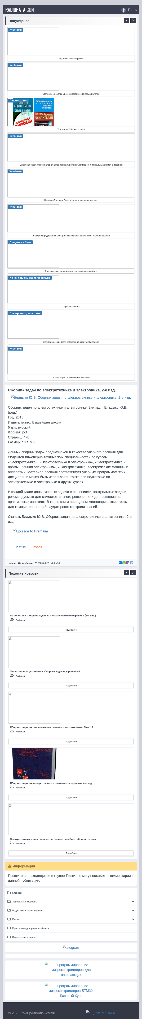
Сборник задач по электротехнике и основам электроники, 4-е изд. (51, 783)
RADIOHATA (19, 9)
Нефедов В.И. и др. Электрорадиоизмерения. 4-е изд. (71, 200)
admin (12, 563)
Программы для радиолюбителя (30, 928)
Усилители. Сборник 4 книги (71, 129)
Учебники (27, 563)
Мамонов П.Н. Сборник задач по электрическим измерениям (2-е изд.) (53, 615)
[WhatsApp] (124, 562)
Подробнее (71, 629)
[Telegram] (131, 562)
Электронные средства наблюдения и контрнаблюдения (71, 341)
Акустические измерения (71, 58)
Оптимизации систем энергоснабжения (71, 377)
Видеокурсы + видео (24, 937)
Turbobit (36, 546)
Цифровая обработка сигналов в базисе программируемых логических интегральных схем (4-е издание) (71, 164)
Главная (17, 892)
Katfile (21, 546)
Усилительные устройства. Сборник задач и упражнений (45, 671)
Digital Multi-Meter (71, 306)
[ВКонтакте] (120, 562)
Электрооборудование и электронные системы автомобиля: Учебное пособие (71, 235)
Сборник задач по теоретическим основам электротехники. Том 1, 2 (52, 727)
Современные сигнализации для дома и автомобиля (71, 270)
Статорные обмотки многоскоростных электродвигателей (71, 93)
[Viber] (127, 562)
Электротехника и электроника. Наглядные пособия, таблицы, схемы (53, 839)
